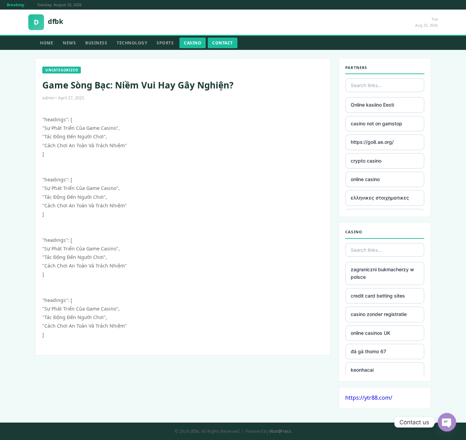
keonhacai (362, 370)
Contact (222, 43)
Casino (192, 43)
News (69, 43)
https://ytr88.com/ (368, 397)
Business (96, 43)
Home (46, 43)
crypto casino (366, 161)
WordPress (280, 431)
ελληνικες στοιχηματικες (380, 198)
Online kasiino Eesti (372, 105)
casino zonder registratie (379, 314)
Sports (165, 43)
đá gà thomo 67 (368, 351)
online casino (365, 179)
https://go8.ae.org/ (372, 142)
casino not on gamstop (376, 123)
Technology (132, 43)
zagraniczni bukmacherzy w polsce (382, 273)
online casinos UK (370, 333)
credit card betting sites (378, 296)
